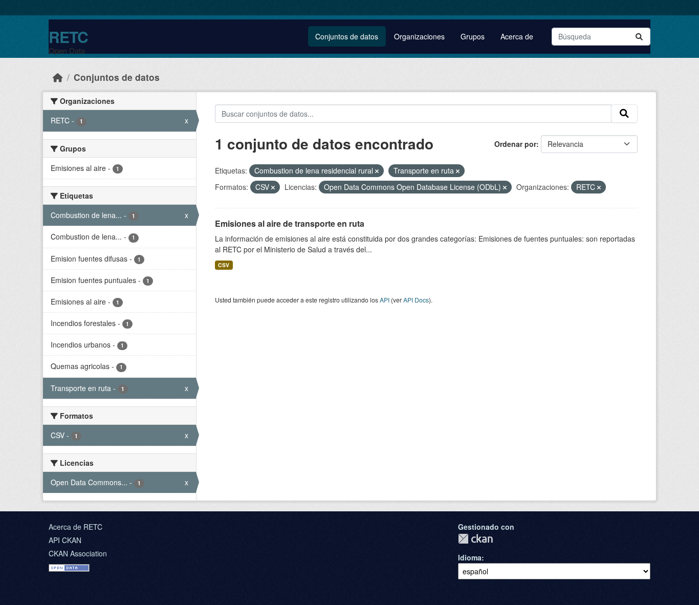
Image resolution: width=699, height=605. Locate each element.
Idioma (470, 557)
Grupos (473, 36)
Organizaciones (419, 36)
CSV (223, 265)
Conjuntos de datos (346, 36)
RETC (68, 37)
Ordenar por (515, 144)
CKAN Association (78, 553)
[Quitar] (377, 171)
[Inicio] (58, 77)
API (384, 299)
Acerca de (516, 36)
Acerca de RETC (75, 527)
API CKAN (65, 540)
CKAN (475, 538)
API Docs (416, 299)
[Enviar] (639, 37)
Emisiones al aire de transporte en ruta (289, 223)
